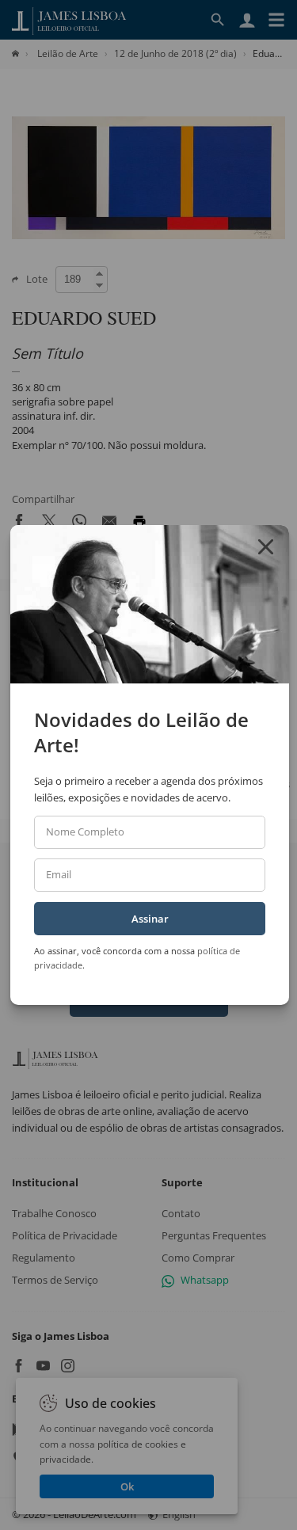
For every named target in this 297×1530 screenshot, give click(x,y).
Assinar (150, 919)
